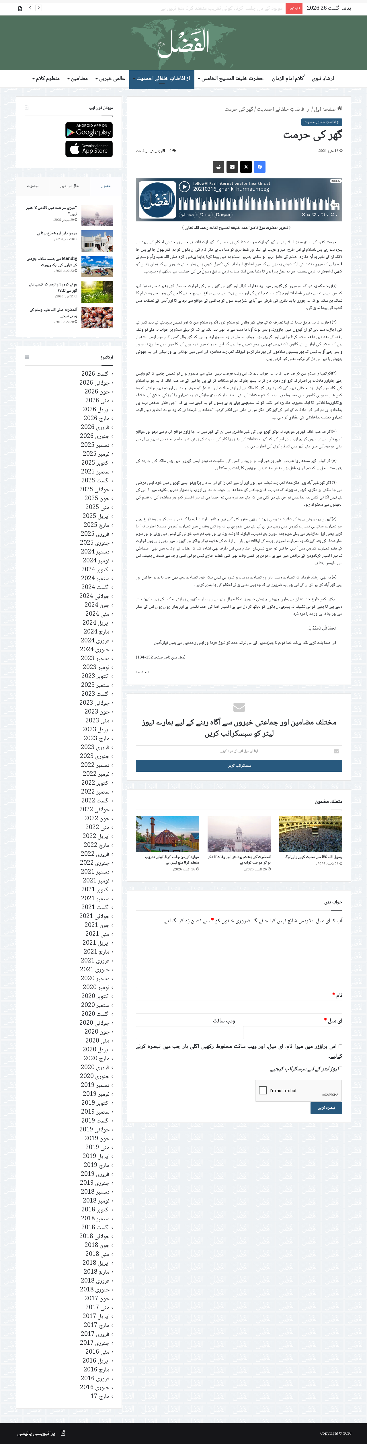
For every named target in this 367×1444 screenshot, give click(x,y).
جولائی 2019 (94, 1130)
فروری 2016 (95, 1379)
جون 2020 (97, 1032)
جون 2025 (97, 499)
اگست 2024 (95, 588)
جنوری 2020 (95, 1077)
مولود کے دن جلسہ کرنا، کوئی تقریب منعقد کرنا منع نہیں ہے (172, 860)
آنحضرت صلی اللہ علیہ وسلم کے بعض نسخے (53, 313)
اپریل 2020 (96, 1050)
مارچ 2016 (97, 1370)
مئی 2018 (97, 1255)
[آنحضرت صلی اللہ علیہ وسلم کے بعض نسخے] (97, 317)
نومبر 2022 (96, 774)
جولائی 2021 (94, 917)
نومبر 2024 (96, 561)
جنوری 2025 (95, 543)
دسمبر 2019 (95, 1086)
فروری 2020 (95, 1068)
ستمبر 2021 (95, 899)
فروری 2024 (95, 641)
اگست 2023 (95, 694)
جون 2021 (97, 926)
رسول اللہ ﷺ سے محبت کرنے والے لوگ (313, 857)
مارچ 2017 (97, 1326)
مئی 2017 (97, 1308)
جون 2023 (97, 712)
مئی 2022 (97, 828)
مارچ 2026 (97, 419)
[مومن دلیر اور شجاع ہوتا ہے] (97, 241)
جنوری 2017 (95, 1343)
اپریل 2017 (96, 1317)
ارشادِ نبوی (323, 79)
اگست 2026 (95, 374)
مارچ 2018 (97, 1272)
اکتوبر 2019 (95, 1103)
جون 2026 (97, 392)
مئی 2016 (97, 1352)
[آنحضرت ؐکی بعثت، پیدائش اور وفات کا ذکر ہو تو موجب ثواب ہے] (239, 833)
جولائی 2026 (94, 383)
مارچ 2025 (97, 526)
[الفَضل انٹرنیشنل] (183, 42)
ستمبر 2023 (95, 686)
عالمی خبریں (112, 79)
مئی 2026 (97, 401)
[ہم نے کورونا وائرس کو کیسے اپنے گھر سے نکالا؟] (97, 292)
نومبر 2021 (96, 881)
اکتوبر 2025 (95, 463)
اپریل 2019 (96, 1157)
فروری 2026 (95, 428)
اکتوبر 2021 (95, 890)
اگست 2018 (95, 1228)
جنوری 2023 (95, 757)
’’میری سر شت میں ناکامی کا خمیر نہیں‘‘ (51, 211)
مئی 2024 (97, 614)
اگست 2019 (95, 1121)
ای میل (333, 1021)
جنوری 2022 (95, 863)
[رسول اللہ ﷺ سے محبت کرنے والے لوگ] (310, 833)
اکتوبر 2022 (95, 783)
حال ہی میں (69, 186)
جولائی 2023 (94, 703)
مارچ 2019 (97, 1166)
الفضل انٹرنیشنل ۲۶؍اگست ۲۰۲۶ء (248, 8)
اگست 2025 (95, 481)
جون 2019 (97, 1139)
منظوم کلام (48, 79)
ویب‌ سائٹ (224, 1021)
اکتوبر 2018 (95, 1210)
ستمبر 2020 (95, 1006)
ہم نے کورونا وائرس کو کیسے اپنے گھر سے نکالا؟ (53, 287)
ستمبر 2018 (95, 1219)
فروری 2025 (95, 534)
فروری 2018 (95, 1281)
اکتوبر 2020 (95, 997)
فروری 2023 (95, 748)
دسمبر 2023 (95, 659)
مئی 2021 (97, 935)
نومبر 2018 (96, 1201)
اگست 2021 (95, 908)
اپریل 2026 (96, 410)
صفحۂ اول (325, 109)
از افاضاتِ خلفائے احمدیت (163, 79)
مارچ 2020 (97, 1059)
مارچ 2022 (97, 846)
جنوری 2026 (95, 437)
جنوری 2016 (95, 1388)
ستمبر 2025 (95, 472)
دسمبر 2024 (95, 552)
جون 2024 (97, 606)
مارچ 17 (100, 1397)
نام (337, 996)
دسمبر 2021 (95, 872)
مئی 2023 (97, 721)
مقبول (106, 186)
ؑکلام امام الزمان (288, 79)
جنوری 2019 (95, 1183)
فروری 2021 (95, 961)
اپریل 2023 (96, 730)
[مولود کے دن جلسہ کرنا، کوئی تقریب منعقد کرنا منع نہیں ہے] (167, 833)
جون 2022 (97, 819)
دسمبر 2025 (95, 446)
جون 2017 (97, 1299)
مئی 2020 (97, 1041)
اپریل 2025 (96, 517)
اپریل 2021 (96, 943)
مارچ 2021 (97, 952)
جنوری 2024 (95, 650)
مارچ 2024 (97, 632)
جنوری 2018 (95, 1290)
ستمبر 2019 (95, 1112)
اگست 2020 (95, 1015)
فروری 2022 (95, 854)
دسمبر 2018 (95, 1192)
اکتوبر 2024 (95, 570)
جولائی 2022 (94, 810)
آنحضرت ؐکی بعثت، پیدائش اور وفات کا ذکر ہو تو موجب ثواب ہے (239, 860)
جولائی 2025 (94, 490)
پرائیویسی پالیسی (36, 1434)
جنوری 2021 (95, 970)
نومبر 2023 (96, 668)
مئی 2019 (97, 1148)
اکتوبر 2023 (95, 677)
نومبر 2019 (96, 1095)
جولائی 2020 (94, 1023)
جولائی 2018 (94, 1237)
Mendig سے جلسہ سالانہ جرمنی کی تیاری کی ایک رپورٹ (51, 262)
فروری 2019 (95, 1175)
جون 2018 (97, 1246)
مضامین (79, 79)
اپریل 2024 (96, 623)
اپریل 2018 (96, 1263)
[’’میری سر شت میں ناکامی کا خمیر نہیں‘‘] (97, 215)
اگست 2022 (95, 801)
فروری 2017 (95, 1335)
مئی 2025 (97, 508)
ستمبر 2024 (95, 579)
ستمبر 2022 (95, 792)
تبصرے (32, 186)
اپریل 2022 (96, 837)
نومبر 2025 (96, 454)
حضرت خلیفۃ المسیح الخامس (233, 79)
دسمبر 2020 (95, 979)
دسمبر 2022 (95, 766)
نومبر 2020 (96, 988)
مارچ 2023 (97, 739)
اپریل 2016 (96, 1361)
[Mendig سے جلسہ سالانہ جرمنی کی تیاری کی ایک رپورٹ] (97, 266)
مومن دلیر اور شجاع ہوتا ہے (57, 233)
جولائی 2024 (94, 597)
